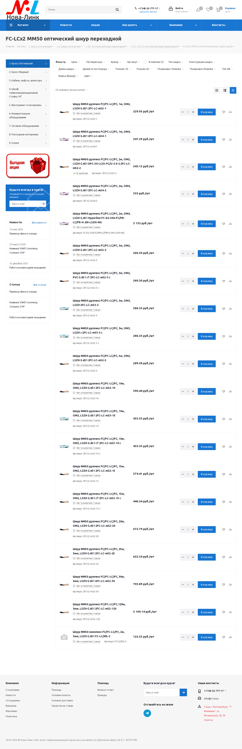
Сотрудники (13, 700)
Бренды (102, 695)
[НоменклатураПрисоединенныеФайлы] (64, 194)
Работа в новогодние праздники (27, 267)
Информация (60, 683)
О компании (12, 689)
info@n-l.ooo (211, 698)
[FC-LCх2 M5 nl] (64, 112)
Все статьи (39, 284)
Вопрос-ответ (106, 689)
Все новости (39, 222)
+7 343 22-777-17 (148, 8)
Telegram (147, 713)
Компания (12, 683)
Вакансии (11, 705)
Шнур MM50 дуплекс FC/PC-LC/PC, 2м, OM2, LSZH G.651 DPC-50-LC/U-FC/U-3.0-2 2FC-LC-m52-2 (102, 164)
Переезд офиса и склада (23, 233)
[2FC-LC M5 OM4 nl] (64, 139)
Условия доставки (62, 700)
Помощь (56, 689)
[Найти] (117, 9)
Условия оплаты (61, 695)
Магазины (11, 711)
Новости (11, 695)
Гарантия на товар (62, 705)
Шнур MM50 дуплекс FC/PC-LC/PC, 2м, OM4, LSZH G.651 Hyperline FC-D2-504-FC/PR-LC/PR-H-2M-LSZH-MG (101, 218)
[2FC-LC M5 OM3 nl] (64, 308)
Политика (11, 716)
